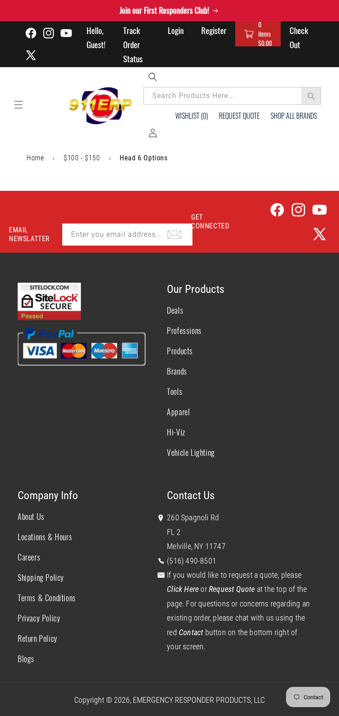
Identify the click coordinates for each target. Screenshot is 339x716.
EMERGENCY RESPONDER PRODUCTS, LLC (199, 700)
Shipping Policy (41, 577)
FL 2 (174, 532)
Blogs (26, 658)
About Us (31, 516)
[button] (258, 33)
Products (180, 350)
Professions (184, 330)
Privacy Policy (39, 618)
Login (176, 30)
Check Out (299, 37)
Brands (177, 371)
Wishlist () (191, 115)
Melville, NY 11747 (196, 546)
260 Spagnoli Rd (193, 517)
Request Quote (239, 115)
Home (35, 158)
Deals (175, 310)
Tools (174, 391)
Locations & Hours (45, 536)
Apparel (178, 411)
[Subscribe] (174, 234)
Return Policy (37, 638)
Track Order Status (133, 44)
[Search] (311, 96)
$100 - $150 (82, 158)
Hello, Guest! (96, 37)
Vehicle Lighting (191, 452)
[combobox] (232, 96)
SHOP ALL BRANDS (294, 115)
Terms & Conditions (47, 597)
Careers (29, 557)
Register (213, 30)
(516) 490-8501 (191, 560)
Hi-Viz (176, 432)
